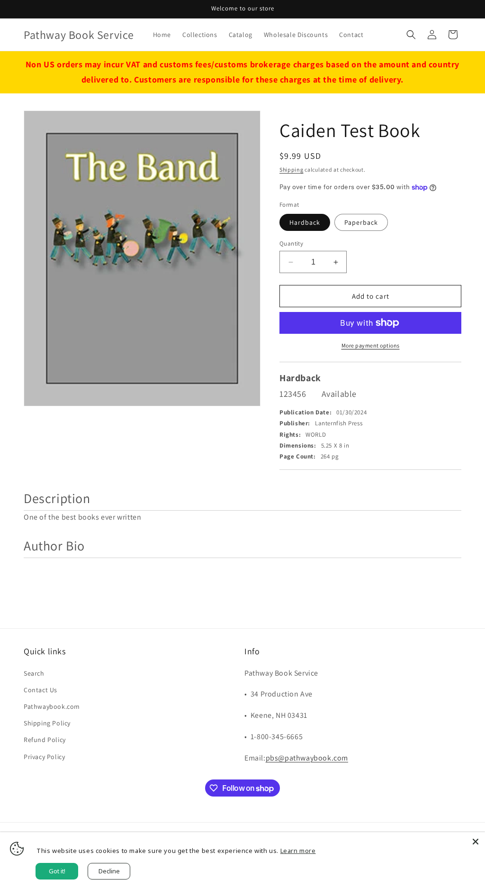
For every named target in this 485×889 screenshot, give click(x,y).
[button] (411, 34)
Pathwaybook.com (52, 706)
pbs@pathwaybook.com (307, 758)
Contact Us (40, 690)
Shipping (291, 169)
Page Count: (297, 456)
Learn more (298, 850)
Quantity (291, 243)
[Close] (475, 841)
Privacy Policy (44, 756)
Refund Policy (45, 739)
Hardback (304, 222)
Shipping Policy (47, 723)
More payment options (370, 345)
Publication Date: (305, 412)
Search (34, 673)
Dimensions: (297, 445)
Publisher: (294, 423)
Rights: (290, 435)
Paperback (361, 222)
